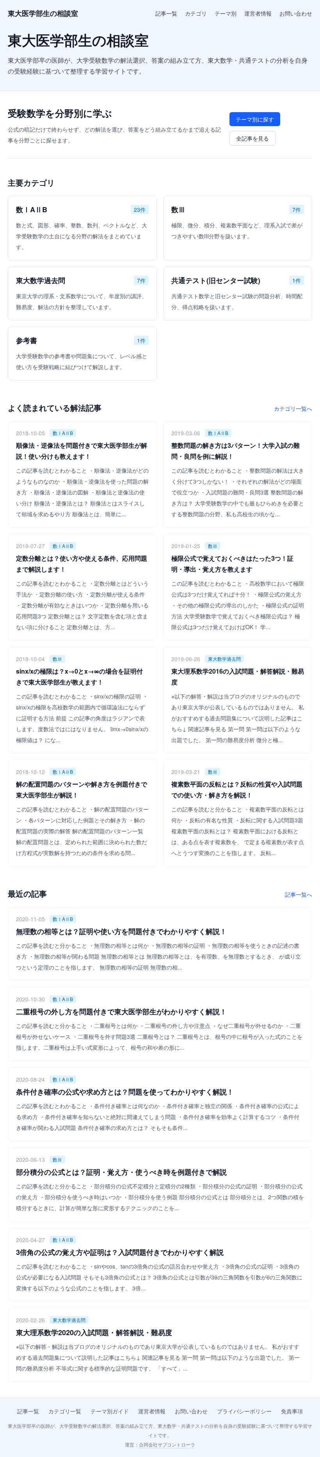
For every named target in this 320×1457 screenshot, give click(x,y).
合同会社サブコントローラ (167, 1444)
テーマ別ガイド (110, 1411)
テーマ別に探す (255, 119)
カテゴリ (196, 13)
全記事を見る (252, 138)
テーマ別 (225, 13)
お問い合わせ (295, 13)
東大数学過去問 (224, 658)
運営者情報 (258, 13)
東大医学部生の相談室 (43, 13)
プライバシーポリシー (244, 1411)
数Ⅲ (212, 545)
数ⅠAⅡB (63, 432)
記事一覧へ (298, 894)
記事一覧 (166, 13)
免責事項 (292, 1411)
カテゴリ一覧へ (293, 408)
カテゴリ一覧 (64, 1411)
